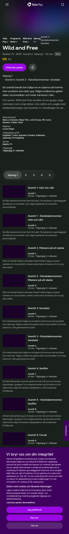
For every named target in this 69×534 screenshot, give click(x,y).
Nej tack (34, 518)
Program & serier (15, 40)
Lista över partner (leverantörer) (20, 502)
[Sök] (62, 4)
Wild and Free (27, 40)
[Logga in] (33, 67)
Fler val (34, 525)
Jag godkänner (34, 510)
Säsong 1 (37, 40)
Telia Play (5, 40)
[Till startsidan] (35, 4)
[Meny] (7, 4)
